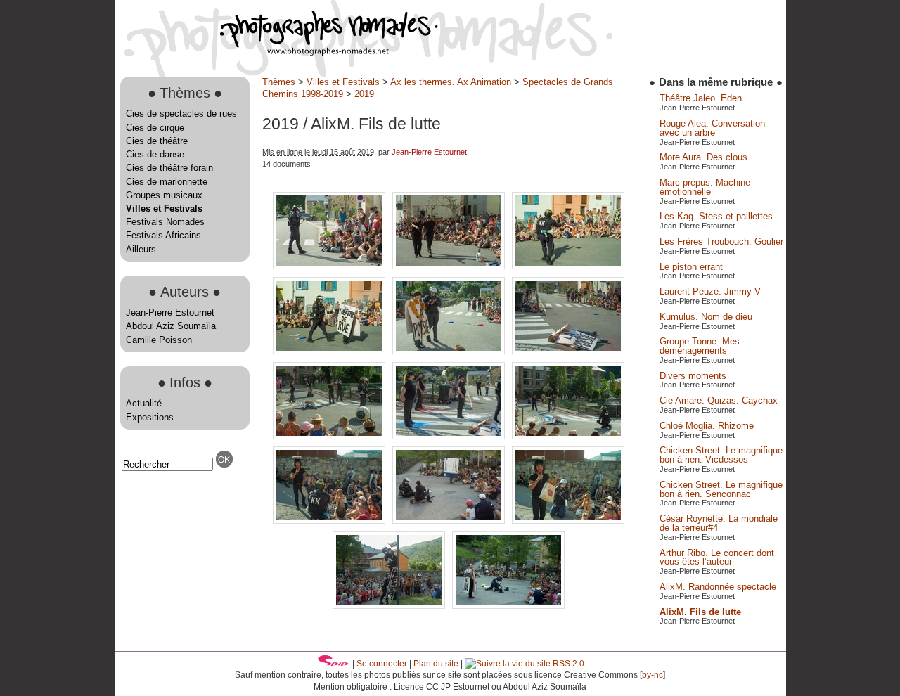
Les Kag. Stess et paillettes (716, 216)
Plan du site (435, 663)
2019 (364, 94)
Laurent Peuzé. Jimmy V (710, 291)
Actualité (144, 403)
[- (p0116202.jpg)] (450, 436)
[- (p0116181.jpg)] (568, 266)
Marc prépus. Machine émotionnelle (705, 187)
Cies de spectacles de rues (181, 113)
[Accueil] (276, 52)
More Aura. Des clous (703, 157)
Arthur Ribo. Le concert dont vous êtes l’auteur (717, 557)
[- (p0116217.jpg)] (450, 520)
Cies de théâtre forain (169, 167)
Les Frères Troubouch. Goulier (721, 241)
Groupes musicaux (164, 195)
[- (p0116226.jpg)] (508, 605)
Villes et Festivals (164, 208)
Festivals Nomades (165, 222)
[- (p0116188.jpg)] (450, 351)
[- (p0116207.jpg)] (330, 520)
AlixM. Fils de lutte (700, 612)
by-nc (652, 675)
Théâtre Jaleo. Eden (701, 98)
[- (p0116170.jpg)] (450, 266)
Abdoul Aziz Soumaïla (171, 326)
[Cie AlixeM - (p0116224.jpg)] (390, 605)
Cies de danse (155, 154)
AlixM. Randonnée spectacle (718, 586)
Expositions (150, 417)
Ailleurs (141, 249)
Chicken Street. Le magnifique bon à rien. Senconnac (721, 489)
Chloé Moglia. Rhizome (707, 425)
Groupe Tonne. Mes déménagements (700, 346)
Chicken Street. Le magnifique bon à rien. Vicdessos (721, 455)
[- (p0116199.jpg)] (330, 436)
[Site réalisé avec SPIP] (333, 663)
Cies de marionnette (166, 181)
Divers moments (693, 375)
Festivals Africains (163, 235)
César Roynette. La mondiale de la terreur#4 (719, 523)
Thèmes (278, 82)
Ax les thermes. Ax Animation (450, 82)
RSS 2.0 (567, 663)
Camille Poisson (159, 340)
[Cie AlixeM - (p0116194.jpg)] (568, 351)
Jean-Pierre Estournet (170, 312)
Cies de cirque (155, 127)
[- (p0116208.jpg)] (568, 520)
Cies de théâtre (157, 141)
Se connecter (381, 663)
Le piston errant (691, 267)
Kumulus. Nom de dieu (706, 316)
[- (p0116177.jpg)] (330, 266)
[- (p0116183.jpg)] (330, 351)
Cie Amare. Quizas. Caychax (719, 400)
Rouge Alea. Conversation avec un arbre (712, 128)
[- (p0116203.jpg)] (568, 436)
